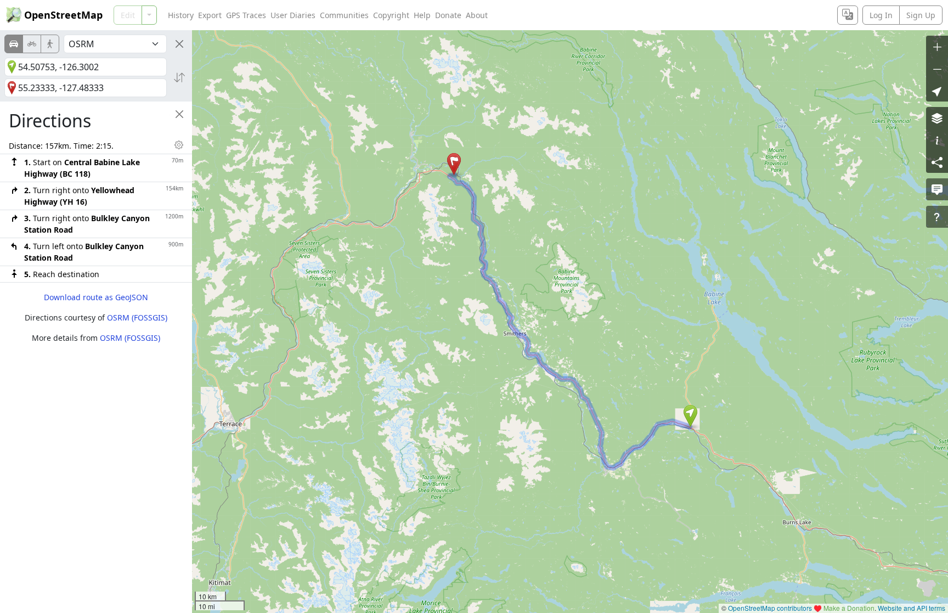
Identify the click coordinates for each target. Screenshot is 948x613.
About (477, 15)
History (181, 15)
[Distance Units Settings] (178, 144)
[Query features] (937, 217)
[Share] (937, 162)
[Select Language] (847, 15)
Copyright (391, 15)
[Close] (179, 44)
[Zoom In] (937, 47)
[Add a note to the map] (937, 189)
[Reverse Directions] (179, 77)
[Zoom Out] (937, 69)
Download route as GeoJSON (96, 297)
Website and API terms (911, 607)
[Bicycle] (31, 44)
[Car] (13, 44)
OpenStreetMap (63, 14)
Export (210, 15)
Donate (448, 15)
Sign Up (920, 15)
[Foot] (50, 44)
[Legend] (937, 140)
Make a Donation (848, 607)
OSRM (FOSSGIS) (137, 317)
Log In (881, 15)
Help (422, 15)
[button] (690, 416)
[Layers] (937, 118)
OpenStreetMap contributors (770, 607)
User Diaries (292, 15)
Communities (344, 15)
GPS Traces (246, 15)
